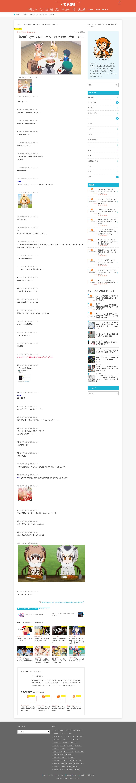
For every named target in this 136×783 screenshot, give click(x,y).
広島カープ (56, 766)
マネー (90, 145)
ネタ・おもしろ (93, 139)
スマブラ (79, 745)
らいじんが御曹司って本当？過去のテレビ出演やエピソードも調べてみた (107, 298)
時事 (89, 171)
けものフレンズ (33, 608)
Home (44, 775)
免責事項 (82, 775)
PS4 (74, 730)
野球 (89, 177)
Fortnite (62, 730)
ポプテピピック (58, 760)
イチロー (76, 739)
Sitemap (90, 9)
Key (68, 730)
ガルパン (66, 742)
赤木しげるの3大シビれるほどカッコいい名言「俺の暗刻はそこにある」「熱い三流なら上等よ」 (107, 378)
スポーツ (91, 129)
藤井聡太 (71, 769)
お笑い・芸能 (92, 113)
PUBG (80, 730)
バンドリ (61, 754)
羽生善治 (56, 769)
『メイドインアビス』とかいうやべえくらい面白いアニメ (107, 351)
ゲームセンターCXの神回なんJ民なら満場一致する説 (107, 335)
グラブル (56, 745)
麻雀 (78, 769)
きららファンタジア (67, 733)
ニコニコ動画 (80, 751)
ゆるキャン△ (67, 739)
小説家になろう (93, 161)
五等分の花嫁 (77, 760)
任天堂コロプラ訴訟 (59, 763)
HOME (17, 14)
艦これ (63, 769)
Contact (97, 9)
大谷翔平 (69, 763)
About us (75, 775)
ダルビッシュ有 (58, 751)
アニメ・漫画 (23, 14)
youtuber (56, 733)
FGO (55, 730)
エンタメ (91, 108)
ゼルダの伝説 (72, 748)
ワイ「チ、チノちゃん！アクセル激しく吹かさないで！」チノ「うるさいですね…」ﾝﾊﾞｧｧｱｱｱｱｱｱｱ (107, 325)
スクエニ (71, 745)
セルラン (56, 748)
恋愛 (89, 166)
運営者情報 (91, 775)
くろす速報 (64, 778)
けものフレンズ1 (58, 736)
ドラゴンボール (69, 751)
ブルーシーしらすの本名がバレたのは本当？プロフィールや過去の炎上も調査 (107, 316)
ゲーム (90, 118)
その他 (90, 134)
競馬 (75, 766)
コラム (90, 123)
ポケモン (72, 757)
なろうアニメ (57, 739)
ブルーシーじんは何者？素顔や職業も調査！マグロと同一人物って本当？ (107, 307)
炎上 (64, 766)
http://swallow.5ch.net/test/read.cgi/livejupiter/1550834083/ (62, 602)
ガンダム (74, 742)
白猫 (70, 766)
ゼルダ (63, 748)
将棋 (89, 155)
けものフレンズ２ (45, 608)
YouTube (91, 97)
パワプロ (70, 754)
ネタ (55, 754)
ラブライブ (68, 760)
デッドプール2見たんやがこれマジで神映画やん (106, 343)
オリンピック (57, 742)
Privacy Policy (60, 775)
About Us (105, 9)
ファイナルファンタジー (60, 757)
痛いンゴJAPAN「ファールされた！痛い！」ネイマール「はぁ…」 (107, 359)
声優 (89, 150)
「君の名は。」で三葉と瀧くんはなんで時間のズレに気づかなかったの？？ (107, 368)
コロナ (63, 745)
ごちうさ (80, 736)
